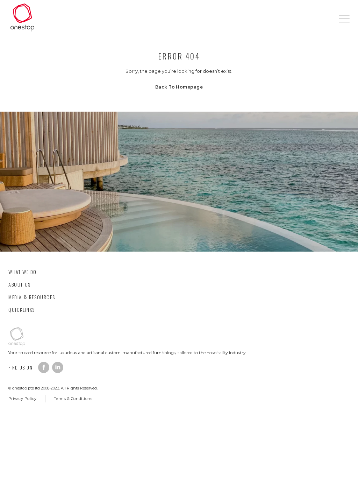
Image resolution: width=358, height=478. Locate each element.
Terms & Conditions (73, 398)
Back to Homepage (179, 87)
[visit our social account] (43, 367)
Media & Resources (31, 297)
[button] (344, 18)
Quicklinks (21, 309)
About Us (19, 284)
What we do (22, 271)
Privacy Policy (22, 398)
